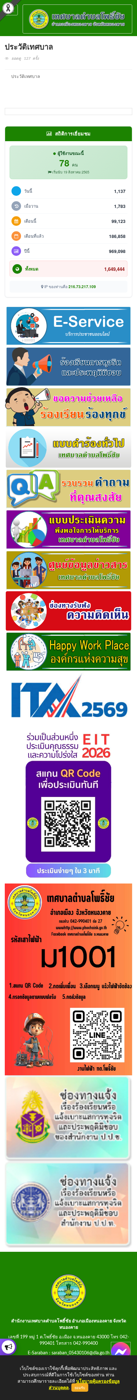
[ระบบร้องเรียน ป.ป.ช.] (8, 1347)
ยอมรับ (80, 1387)
